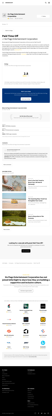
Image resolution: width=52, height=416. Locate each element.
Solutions (30, 372)
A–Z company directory (33, 404)
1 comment (23, 54)
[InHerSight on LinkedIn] (45, 413)
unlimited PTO (18, 49)
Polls (3, 377)
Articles (4, 379)
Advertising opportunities (8, 390)
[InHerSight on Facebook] (38, 413)
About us (30, 390)
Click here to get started (26, 290)
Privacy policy (31, 396)
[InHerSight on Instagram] (48, 413)
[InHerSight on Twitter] (41, 413)
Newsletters (5, 385)
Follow (44, 16)
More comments (7, 164)
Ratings (4, 24)
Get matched (20, 18)
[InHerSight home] (9, 2)
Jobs (3, 372)
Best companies (6, 375)
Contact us (30, 394)
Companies (4, 373)
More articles (7, 229)
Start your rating (26, 99)
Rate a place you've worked (8, 383)
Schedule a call (5, 392)
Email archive (31, 406)
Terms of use (31, 398)
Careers (29, 392)
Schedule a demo (31, 373)
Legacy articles (31, 402)
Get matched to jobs (7, 381)
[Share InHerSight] (35, 413)
